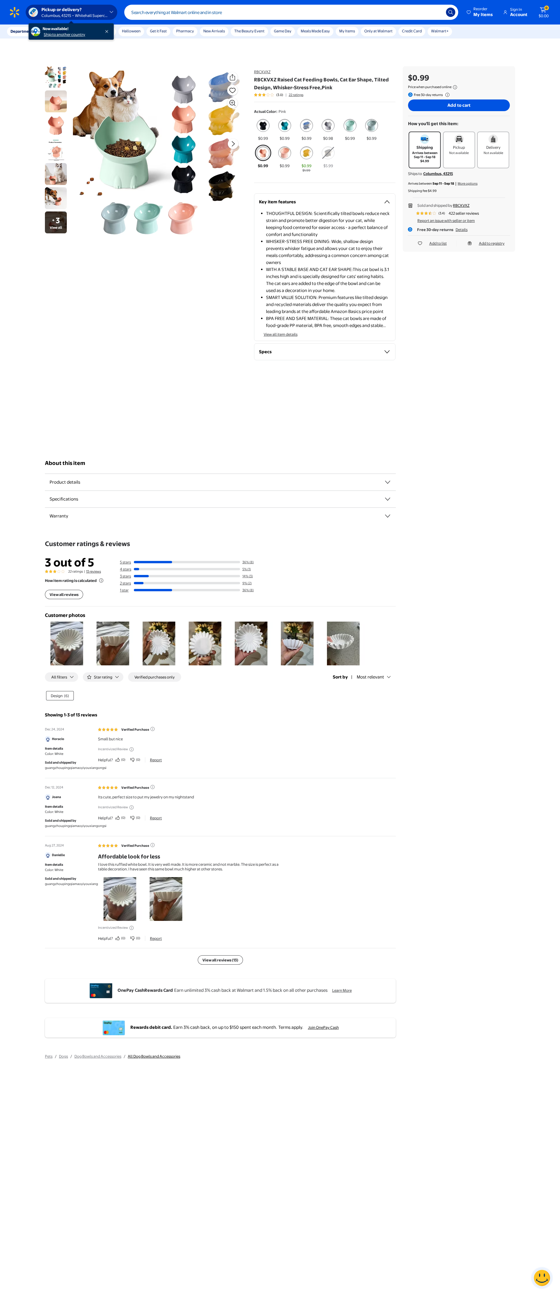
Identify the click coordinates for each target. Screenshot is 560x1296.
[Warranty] (387, 516)
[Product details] (387, 482)
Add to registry (492, 243)
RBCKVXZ (262, 71)
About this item (65, 463)
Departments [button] (22, 31)
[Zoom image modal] (232, 103)
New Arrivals (214, 31)
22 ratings (296, 95)
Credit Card (412, 31)
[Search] (450, 12)
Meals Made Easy (315, 31)
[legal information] (455, 87)
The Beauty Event (249, 31)
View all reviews (64, 594)
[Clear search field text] (437, 12)
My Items (347, 31)
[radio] (263, 129)
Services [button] (58, 31)
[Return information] (446, 94)
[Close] (107, 31)
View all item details (281, 334)
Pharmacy (185, 31)
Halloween (131, 31)
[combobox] (291, 12)
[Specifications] (387, 499)
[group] (278, 94)
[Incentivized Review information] (131, 749)
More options (467, 183)
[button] (480, 12)
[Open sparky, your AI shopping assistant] (542, 1278)
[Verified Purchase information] (152, 729)
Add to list (438, 243)
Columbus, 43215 (438, 173)
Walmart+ (440, 31)
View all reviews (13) (220, 960)
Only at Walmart (378, 31)
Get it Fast (158, 31)
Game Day (282, 31)
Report (156, 760)
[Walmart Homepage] (14, 12)
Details (462, 229)
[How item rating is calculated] (101, 580)
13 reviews (93, 571)
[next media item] (233, 144)
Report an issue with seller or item (446, 220)
